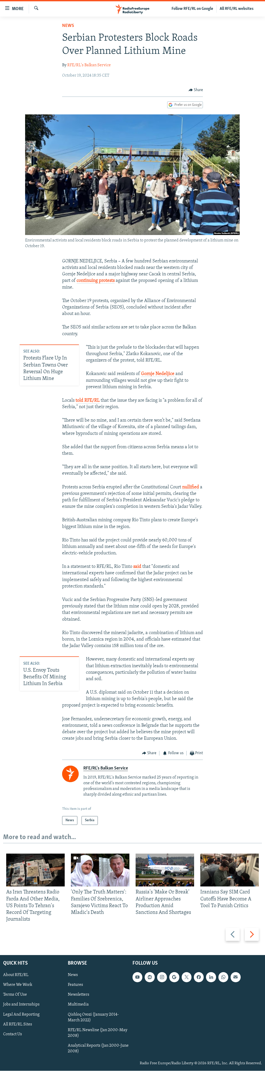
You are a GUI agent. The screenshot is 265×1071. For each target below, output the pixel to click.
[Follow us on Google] (174, 977)
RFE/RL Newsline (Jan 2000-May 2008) (97, 1033)
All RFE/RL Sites (17, 1024)
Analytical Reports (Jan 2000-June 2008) (98, 1048)
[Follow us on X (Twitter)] (187, 977)
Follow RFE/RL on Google (192, 9)
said (137, 566)
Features (75, 985)
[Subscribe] (235, 977)
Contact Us (12, 1034)
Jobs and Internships (21, 1005)
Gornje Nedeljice (158, 374)
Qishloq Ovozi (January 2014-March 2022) (93, 1017)
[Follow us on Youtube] (137, 977)
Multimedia (78, 1005)
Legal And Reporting (21, 1015)
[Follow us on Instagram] (162, 977)
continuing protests (96, 280)
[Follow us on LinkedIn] (211, 977)
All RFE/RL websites (237, 9)
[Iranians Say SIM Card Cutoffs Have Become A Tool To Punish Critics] (229, 870)
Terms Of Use (15, 995)
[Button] (196, 90)
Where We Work (17, 985)
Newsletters (78, 995)
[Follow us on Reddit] (149, 977)
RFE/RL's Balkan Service (89, 65)
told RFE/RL (88, 400)
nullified (190, 487)
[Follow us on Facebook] (199, 977)
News (68, 26)
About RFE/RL (15, 975)
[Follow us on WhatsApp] (223, 977)
